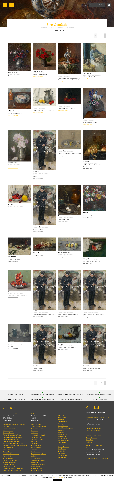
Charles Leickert (8, 448)
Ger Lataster (62, 443)
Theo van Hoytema (37, 439)
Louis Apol (6, 427)
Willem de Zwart (36, 471)
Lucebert (61, 445)
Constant (61, 430)
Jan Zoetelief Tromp (9, 466)
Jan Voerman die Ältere (38, 460)
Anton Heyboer (63, 438)
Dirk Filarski (34, 431)
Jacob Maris (6, 450)
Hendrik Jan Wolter (37, 469)
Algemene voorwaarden (93, 436)
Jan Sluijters (34, 456)
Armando (61, 420)
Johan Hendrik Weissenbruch (12, 471)
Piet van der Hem (36, 437)
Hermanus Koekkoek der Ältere (13, 443)
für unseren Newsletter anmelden (97, 458)
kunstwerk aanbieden (93, 430)
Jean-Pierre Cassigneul (65, 428)
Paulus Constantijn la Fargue (12, 435)
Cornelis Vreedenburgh (38, 464)
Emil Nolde (61, 451)
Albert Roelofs (8, 456)
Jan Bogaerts (62, 424)
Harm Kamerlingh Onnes (38, 454)
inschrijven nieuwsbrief (93, 428)
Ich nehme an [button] (57, 480)
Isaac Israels (34, 441)
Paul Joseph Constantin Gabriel (13, 437)
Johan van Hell (62, 436)
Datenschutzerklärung (58, 477)
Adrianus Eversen (8, 433)
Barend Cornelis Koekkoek (11, 441)
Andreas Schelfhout (9, 462)
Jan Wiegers (62, 457)
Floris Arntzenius (36, 424)
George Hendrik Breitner (38, 427)
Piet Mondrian (35, 452)
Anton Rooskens (63, 455)
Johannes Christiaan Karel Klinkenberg (15, 445)
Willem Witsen (35, 466)
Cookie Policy (90, 440)
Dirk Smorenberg (36, 458)
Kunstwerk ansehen (13, 78)
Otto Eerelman (8, 431)
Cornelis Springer (8, 464)
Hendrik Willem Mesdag (11, 454)
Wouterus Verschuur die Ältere (13, 469)
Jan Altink (61, 415)
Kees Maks (34, 450)
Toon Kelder (35, 443)
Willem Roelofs (8, 458)
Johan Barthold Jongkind (11, 439)
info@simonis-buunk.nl (93, 424)
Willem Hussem (63, 441)
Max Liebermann (36, 448)
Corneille (61, 432)
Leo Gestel (34, 433)
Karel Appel (62, 417)
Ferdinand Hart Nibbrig (38, 435)
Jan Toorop (34, 462)
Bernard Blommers (9, 429)
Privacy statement (91, 438)
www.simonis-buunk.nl (93, 422)
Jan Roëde (61, 453)
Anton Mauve (7, 452)
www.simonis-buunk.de (93, 452)
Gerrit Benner (62, 422)
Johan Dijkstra (62, 434)
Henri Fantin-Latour (37, 429)
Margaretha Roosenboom (11, 460)
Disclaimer (89, 442)
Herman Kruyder (36, 445)
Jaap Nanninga (62, 449)
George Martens (63, 447)
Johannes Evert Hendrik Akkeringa (14, 424)
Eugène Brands (63, 426)
